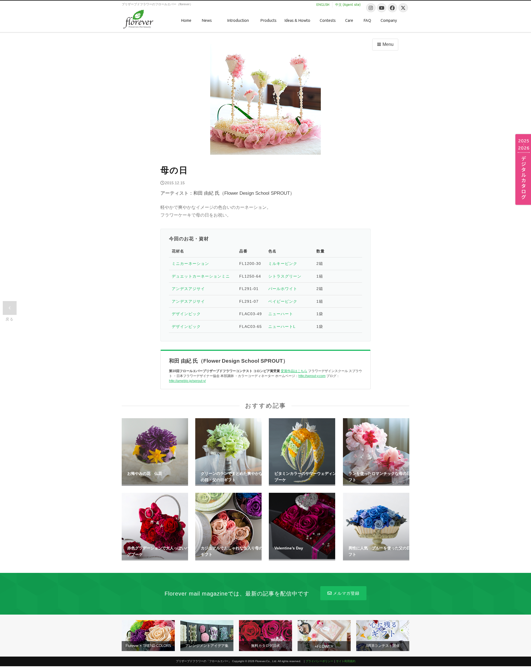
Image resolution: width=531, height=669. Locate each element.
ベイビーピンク (282, 301)
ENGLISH (322, 4)
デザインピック (186, 314)
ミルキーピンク (282, 263)
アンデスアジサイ (188, 288)
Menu (388, 44)
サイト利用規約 (345, 661)
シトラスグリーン (284, 276)
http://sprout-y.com (312, 376)
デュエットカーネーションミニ (201, 276)
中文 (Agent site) (348, 4)
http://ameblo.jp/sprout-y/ (187, 381)
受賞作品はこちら (294, 371)
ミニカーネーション (190, 263)
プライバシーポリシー (319, 661)
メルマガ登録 (346, 593)
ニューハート (280, 314)
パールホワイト (282, 288)
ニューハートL (282, 326)
